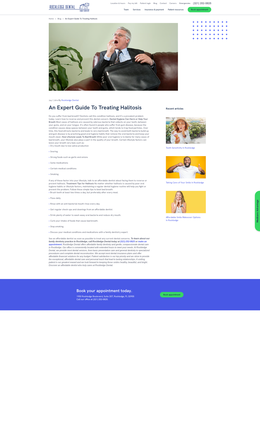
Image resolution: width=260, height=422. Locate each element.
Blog (59, 18)
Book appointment (171, 294)
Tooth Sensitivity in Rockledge (180, 147)
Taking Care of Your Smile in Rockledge (185, 182)
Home (51, 18)
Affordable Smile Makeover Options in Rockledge (183, 219)
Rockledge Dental (70, 100)
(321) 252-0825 (127, 241)
